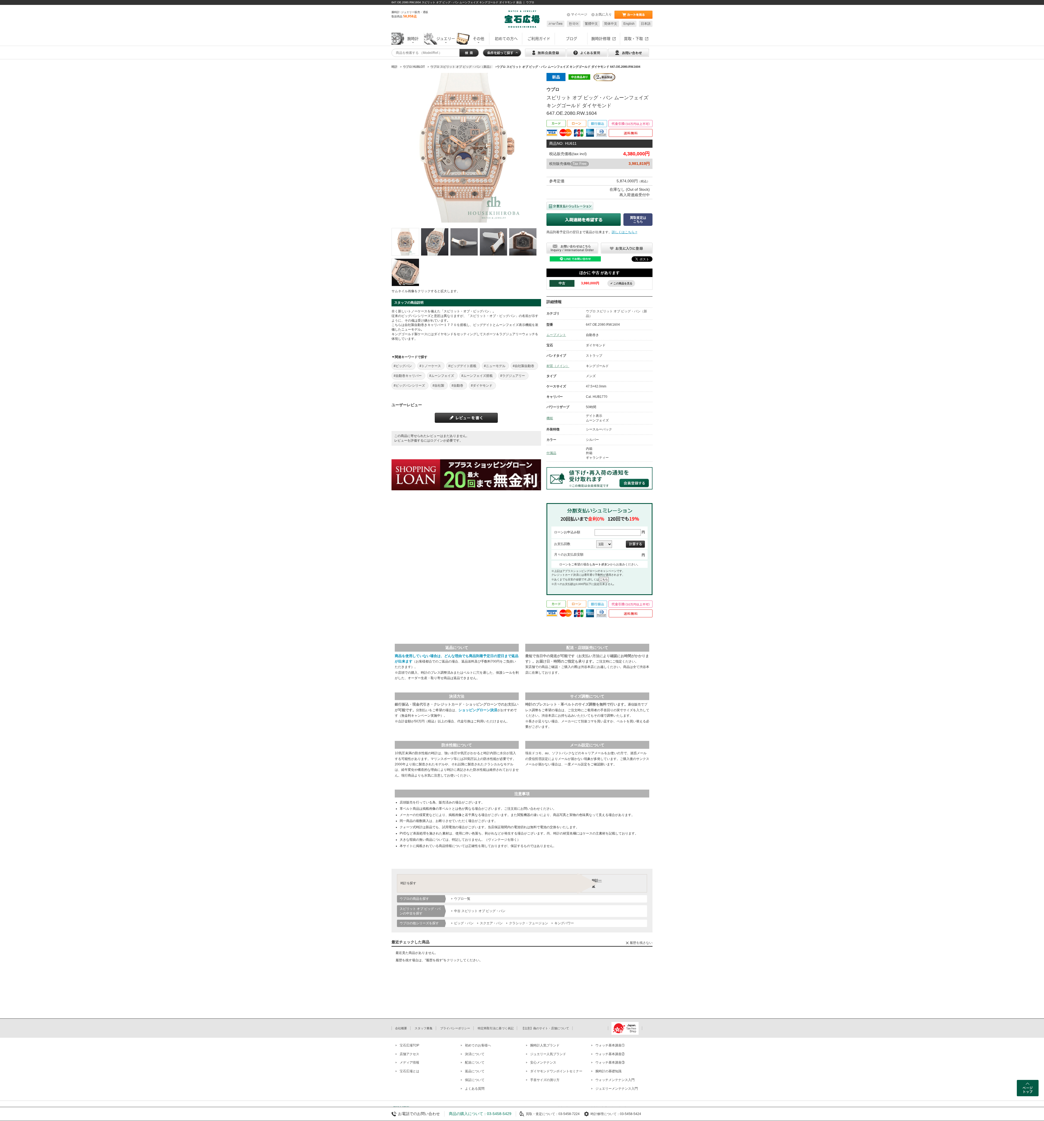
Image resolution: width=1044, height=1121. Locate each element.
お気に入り (603, 14)
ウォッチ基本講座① (610, 1045)
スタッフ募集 (424, 1028)
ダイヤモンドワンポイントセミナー (556, 1071)
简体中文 (610, 24)
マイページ (579, 14)
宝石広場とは (409, 1071)
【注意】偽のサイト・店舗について (545, 1028)
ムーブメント (556, 335)
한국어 (574, 24)
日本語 (646, 24)
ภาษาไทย (556, 24)
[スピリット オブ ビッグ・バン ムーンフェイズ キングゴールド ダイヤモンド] (405, 241)
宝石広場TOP (409, 1045)
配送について (474, 1062)
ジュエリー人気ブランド (548, 1054)
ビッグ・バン (464, 923)
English (629, 24)
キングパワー (564, 923)
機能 (549, 418)
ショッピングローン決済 (477, 710)
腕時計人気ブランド (545, 1045)
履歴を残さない (641, 943)
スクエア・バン (491, 923)
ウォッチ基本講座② (610, 1054)
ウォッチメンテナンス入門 (615, 1080)
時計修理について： (605, 1114)
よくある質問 (474, 1089)
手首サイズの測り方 (545, 1080)
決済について (474, 1054)
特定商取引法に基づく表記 (496, 1028)
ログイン (436, 440)
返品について (474, 1071)
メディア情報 (409, 1062)
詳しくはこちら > (624, 232)
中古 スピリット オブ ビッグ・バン (479, 911)
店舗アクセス (409, 1054)
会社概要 (401, 1028)
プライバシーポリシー (455, 1028)
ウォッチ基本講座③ (610, 1062)
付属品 (551, 453)
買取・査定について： (542, 1114)
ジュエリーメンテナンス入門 (616, 1089)
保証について (474, 1080)
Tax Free (579, 164)
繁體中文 (591, 24)
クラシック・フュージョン (528, 923)
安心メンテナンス (543, 1062)
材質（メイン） (557, 366)
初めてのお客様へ (478, 1045)
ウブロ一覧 (462, 899)
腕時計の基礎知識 (608, 1071)
